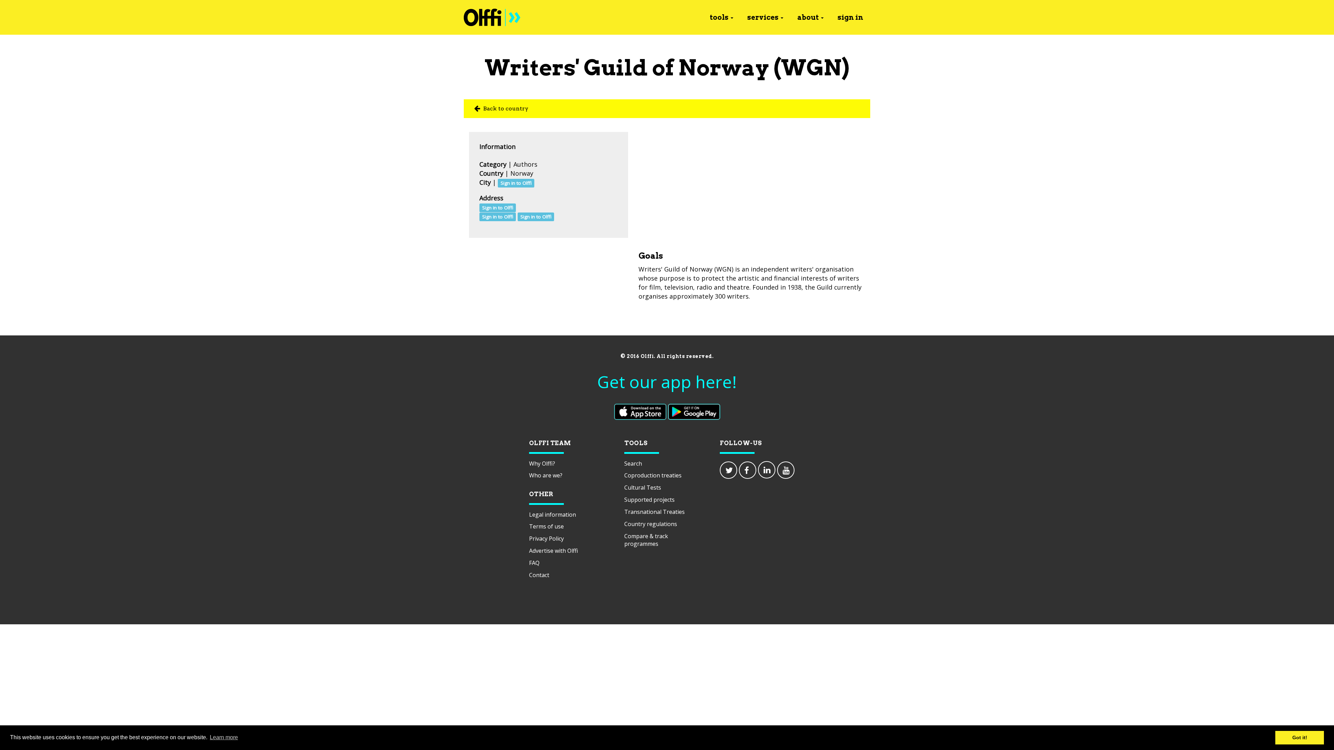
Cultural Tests (642, 487)
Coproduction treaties (653, 475)
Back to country (505, 108)
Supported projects (649, 499)
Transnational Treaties (654, 512)
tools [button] (719, 17)
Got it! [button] (1299, 737)
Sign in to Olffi (516, 183)
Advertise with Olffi (553, 551)
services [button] (763, 17)
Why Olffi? (542, 463)
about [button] (808, 17)
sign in (850, 17)
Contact (539, 575)
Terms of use (546, 526)
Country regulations (650, 524)
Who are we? (545, 475)
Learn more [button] (224, 737)
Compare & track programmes (646, 540)
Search (633, 463)
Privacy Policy (546, 538)
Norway (521, 173)
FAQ (534, 563)
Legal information (552, 514)
